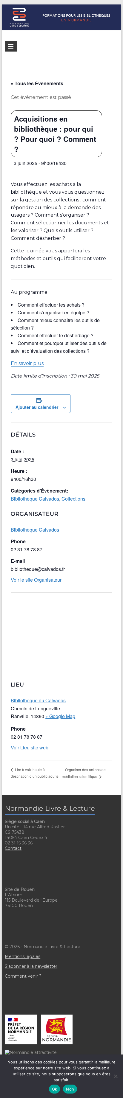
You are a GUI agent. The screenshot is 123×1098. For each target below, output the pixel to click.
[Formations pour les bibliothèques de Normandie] (61, 7)
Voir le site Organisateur (36, 579)
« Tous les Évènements (37, 83)
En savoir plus (27, 363)
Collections (73, 498)
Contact (13, 848)
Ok (54, 1089)
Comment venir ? (23, 976)
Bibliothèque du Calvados (38, 700)
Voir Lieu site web (29, 747)
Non (70, 1089)
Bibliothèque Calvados (35, 498)
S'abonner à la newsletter (31, 966)
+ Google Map (60, 716)
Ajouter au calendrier (37, 407)
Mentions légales (22, 956)
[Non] (116, 1076)
